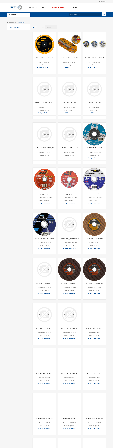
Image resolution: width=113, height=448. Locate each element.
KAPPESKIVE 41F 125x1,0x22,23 (44, 283)
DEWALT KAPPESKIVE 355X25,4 (44, 57)
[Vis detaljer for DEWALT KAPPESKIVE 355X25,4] (44, 44)
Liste (35, 27)
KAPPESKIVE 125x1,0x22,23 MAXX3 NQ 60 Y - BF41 (44, 193)
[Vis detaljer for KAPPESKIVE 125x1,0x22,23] (94, 134)
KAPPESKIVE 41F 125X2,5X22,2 (94, 328)
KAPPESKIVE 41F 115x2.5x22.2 (94, 238)
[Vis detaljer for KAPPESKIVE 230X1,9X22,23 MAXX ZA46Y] (69, 224)
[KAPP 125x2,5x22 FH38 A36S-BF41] (94, 44)
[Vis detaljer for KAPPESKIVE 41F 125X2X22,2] (94, 359)
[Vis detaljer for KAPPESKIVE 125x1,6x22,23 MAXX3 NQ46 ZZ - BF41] (69, 179)
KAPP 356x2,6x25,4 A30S (94, 103)
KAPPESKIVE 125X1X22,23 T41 (94, 193)
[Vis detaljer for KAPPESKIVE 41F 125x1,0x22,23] (44, 269)
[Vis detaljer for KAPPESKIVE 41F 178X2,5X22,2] (44, 404)
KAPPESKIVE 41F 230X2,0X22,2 (69, 418)
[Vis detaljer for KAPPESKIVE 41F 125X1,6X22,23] (94, 269)
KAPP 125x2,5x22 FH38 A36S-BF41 (94, 57)
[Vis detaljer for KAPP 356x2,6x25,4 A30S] (94, 89)
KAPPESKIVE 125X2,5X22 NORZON (44, 238)
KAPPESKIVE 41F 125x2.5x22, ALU (69, 373)
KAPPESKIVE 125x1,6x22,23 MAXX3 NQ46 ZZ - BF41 (69, 193)
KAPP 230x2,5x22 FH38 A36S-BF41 (44, 103)
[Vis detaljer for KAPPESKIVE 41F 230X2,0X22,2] (69, 404)
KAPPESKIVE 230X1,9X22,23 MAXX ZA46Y (69, 238)
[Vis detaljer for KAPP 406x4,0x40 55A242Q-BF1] (69, 134)
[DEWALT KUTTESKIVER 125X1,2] (69, 44)
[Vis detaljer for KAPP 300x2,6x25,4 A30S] (69, 89)
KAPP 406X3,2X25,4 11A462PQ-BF (44, 148)
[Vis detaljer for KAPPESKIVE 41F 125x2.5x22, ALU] (69, 359)
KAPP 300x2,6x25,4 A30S (69, 103)
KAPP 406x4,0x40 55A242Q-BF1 (69, 148)
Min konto (103, 1)
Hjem (8, 22)
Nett (33, 27)
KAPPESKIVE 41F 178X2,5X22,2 (44, 418)
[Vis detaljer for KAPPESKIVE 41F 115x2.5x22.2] (94, 224)
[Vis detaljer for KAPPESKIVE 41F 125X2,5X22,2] (94, 314)
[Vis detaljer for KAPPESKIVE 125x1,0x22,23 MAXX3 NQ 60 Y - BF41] (44, 179)
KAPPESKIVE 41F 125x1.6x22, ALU (69, 328)
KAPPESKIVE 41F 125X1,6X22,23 (94, 283)
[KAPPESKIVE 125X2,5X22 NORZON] (44, 224)
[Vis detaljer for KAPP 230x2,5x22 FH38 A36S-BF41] (44, 89)
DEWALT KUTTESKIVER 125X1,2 (69, 57)
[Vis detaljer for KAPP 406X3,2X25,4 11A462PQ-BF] (44, 134)
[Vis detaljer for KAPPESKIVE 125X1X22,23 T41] (94, 179)
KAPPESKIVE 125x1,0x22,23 (94, 148)
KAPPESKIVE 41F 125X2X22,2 (94, 373)
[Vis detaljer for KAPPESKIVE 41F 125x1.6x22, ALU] (69, 314)
